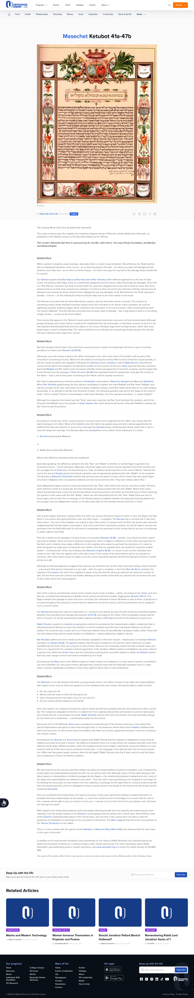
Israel (81, 14)
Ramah (143, 652)
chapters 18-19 (103, 550)
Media (81, 981)
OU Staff (151, 943)
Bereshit (91, 550)
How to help (84, 984)
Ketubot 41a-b (44, 258)
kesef (111, 618)
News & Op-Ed (124, 14)
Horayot (125, 381)
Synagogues (60, 977)
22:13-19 (92, 615)
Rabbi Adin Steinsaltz (49, 213)
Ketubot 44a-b (44, 509)
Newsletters (60, 984)
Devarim (66, 350)
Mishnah (45, 682)
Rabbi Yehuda (44, 624)
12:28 (112, 537)
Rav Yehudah (49, 384)
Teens (8, 968)
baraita (111, 362)
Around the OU (61, 930)
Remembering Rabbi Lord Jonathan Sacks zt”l (161, 937)
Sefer (74, 372)
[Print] (155, 214)
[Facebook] (139, 214)
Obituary (150, 930)
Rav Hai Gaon (43, 639)
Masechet (75, 36)
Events (93, 5)
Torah (67, 5)
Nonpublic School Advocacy (37, 978)
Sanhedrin (67, 476)
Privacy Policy (169, 994)
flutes (71, 724)
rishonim (47, 816)
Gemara (45, 279)
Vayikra (54, 642)
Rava (124, 366)
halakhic (135, 727)
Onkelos (151, 639)
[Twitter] (134, 214)
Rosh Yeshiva (86, 403)
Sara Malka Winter (62, 943)
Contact (58, 981)
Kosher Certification (64, 971)
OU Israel (34, 971)
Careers (58, 987)
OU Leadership (85, 977)
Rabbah (50, 369)
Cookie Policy (182, 994)
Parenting (57, 14)
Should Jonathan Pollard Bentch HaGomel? (119, 937)
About (104, 5)
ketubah (53, 789)
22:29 (89, 372)
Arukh (65, 652)
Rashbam (87, 829)
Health (28, 14)
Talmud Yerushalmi (50, 823)
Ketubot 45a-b (44, 587)
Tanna (70, 739)
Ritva (56, 661)
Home (58, 968)
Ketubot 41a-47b (109, 36)
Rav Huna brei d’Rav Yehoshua (91, 279)
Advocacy (10, 971)
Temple (59, 473)
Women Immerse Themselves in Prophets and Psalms (72, 937)
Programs (40, 5)
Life (56, 974)
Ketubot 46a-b (44, 676)
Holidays (80, 5)
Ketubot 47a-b (44, 763)
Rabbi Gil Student (15, 939)
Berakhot (148, 381)
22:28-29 (75, 350)
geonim (74, 642)
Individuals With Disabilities (13, 978)
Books (9, 974)
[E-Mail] (144, 214)
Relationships (42, 14)
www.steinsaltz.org (105, 847)
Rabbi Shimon (131, 362)
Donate (179, 5)
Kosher (56, 5)
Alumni (33, 974)
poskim (55, 572)
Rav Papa (67, 279)
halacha (80, 424)
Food (17, 14)
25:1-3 (143, 596)
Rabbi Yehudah (88, 715)
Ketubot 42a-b (44, 341)
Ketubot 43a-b (44, 414)
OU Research (12, 983)
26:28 (61, 642)
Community (108, 14)
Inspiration (93, 14)
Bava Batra (111, 829)
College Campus (37, 968)
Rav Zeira (44, 436)
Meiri (113, 820)
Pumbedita (90, 381)
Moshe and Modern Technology (26, 935)
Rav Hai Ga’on (133, 569)
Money (70, 14)
